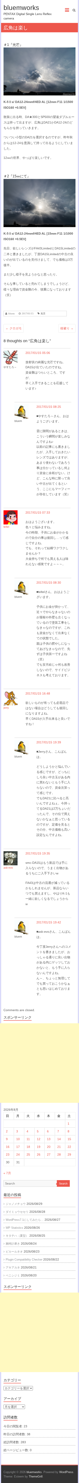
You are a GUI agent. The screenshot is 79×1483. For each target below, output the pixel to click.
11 (28, 1139)
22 (69, 1147)
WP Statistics (14, 1227)
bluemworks (21, 7)
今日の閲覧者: (14, 1426)
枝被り (67, 328)
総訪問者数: (12, 1442)
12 (38, 1139)
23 (7, 1154)
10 (18, 1139)
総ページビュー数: (17, 1450)
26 (38, 1154)
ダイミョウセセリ (17, 1211)
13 (48, 1139)
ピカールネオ (14, 1251)
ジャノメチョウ (16, 1204)
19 (38, 1147)
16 (7, 1147)
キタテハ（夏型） (17, 1235)
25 (28, 1154)
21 (59, 1147)
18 (28, 1147)
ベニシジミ (13, 1275)
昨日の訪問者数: (15, 1434)
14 (59, 1139)
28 (59, 1154)
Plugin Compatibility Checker (24, 1259)
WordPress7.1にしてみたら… (25, 1219)
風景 (43, 313)
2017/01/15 (28, 313)
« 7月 (7, 1173)
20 (48, 1147)
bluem (11, 313)
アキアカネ (13, 1267)
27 (48, 1154)
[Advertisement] (39, 1063)
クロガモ (13, 328)
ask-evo (8, 867)
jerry (6, 707)
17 (18, 1147)
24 (18, 1154)
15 (69, 1139)
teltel (6, 526)
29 (69, 1154)
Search (63, 1183)
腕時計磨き (13, 1243)
